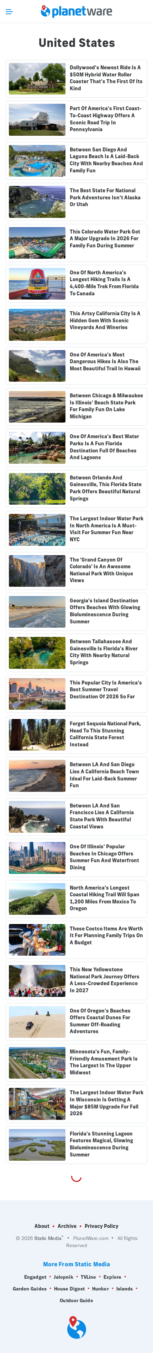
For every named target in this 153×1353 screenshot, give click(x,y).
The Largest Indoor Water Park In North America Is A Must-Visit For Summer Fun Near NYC (106, 529)
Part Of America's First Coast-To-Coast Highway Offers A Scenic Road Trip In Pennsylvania (106, 119)
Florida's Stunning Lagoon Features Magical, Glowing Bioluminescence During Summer (101, 1144)
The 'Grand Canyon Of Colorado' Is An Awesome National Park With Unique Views (101, 570)
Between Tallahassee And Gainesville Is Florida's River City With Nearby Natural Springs (104, 652)
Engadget (35, 1277)
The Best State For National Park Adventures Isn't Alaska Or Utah (105, 197)
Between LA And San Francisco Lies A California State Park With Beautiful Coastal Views (102, 816)
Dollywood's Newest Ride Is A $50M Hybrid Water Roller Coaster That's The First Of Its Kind (106, 78)
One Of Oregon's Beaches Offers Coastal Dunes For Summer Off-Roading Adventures (100, 1021)
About (42, 1226)
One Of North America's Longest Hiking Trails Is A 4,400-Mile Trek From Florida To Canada (104, 283)
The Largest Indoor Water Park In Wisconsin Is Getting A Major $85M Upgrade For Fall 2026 (106, 1103)
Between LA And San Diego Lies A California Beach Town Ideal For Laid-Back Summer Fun (104, 775)
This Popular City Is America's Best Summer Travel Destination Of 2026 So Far (106, 690)
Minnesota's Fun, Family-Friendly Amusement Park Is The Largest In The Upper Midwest (104, 1062)
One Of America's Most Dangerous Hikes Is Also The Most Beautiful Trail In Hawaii (105, 361)
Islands (124, 1289)
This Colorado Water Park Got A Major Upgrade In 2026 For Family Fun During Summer (105, 239)
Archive (67, 1226)
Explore (112, 1277)
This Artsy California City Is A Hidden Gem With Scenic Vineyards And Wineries (105, 320)
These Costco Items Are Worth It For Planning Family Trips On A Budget (106, 935)
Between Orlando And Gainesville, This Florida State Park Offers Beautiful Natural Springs (106, 488)
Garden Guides (30, 1289)
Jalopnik (63, 1277)
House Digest (69, 1289)
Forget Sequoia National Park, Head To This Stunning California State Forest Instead (105, 734)
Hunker (100, 1289)
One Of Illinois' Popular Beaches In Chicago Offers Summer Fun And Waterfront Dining (104, 857)
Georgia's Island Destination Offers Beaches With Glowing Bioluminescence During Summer (105, 611)
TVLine (88, 1277)
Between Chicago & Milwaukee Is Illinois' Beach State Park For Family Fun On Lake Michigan (106, 406)
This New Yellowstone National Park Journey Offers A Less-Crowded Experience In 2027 (104, 980)
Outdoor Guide (76, 1301)
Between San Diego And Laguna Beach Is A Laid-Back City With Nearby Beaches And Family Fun (106, 160)
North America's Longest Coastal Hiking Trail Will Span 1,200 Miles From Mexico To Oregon (104, 898)
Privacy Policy (101, 1226)
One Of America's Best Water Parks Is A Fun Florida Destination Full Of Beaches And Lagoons (104, 447)
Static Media (48, 1238)
